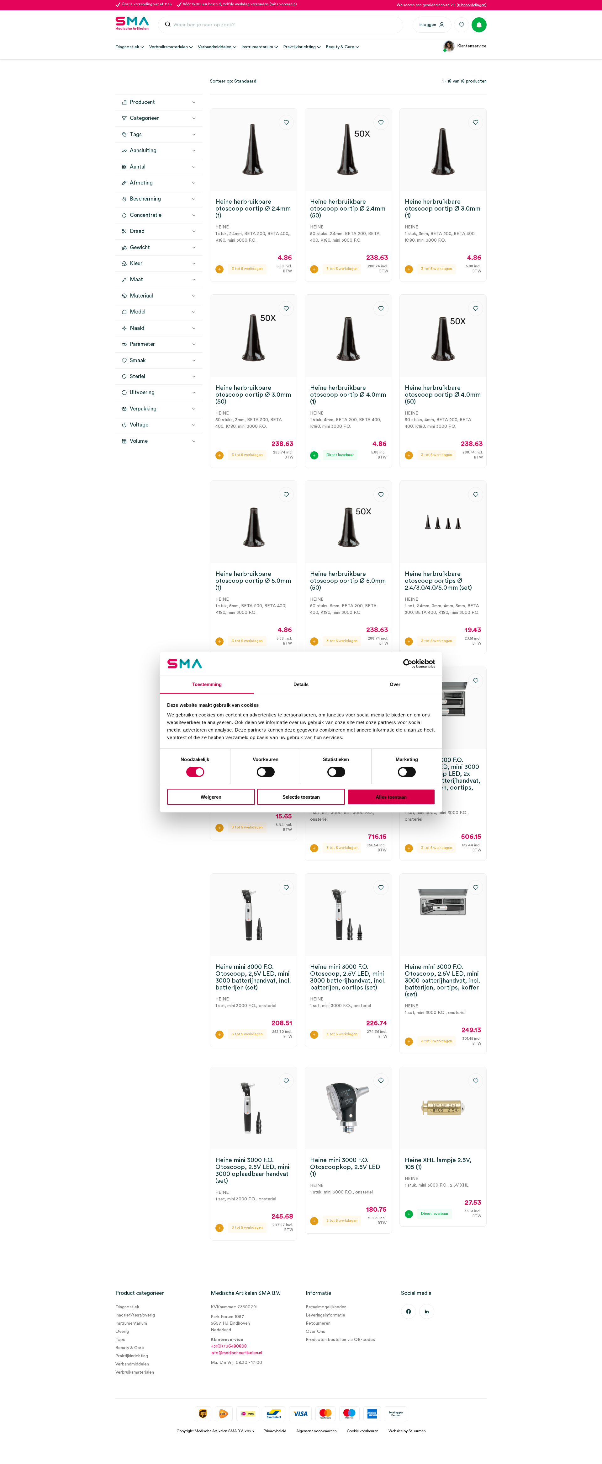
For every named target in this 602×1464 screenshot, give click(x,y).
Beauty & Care (129, 1348)
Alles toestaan (391, 797)
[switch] (266, 772)
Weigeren (211, 797)
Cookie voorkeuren (362, 1431)
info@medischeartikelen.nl (236, 1353)
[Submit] (168, 25)
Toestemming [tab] (207, 684)
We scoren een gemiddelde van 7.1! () (442, 5)
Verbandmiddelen (132, 1364)
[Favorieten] (461, 24)
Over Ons (315, 1331)
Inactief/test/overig (135, 1315)
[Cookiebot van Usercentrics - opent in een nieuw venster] (407, 663)
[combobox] (280, 25)
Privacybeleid (275, 1431)
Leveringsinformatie (325, 1315)
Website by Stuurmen (407, 1431)
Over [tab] (395, 684)
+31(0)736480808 (229, 1346)
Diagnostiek (127, 1307)
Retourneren (318, 1323)
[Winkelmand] (479, 24)
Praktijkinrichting (131, 1356)
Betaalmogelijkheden (326, 1307)
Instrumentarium (131, 1323)
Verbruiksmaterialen (134, 1372)
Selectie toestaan (301, 797)
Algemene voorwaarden (316, 1431)
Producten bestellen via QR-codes (340, 1340)
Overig (122, 1331)
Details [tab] (301, 684)
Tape (120, 1340)
